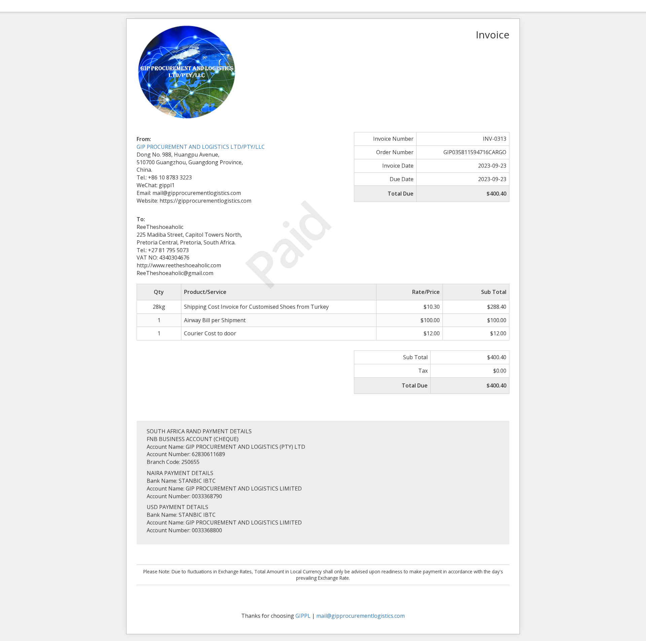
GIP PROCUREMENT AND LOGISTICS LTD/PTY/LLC (201, 146)
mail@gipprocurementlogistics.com (360, 615)
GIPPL (303, 615)
